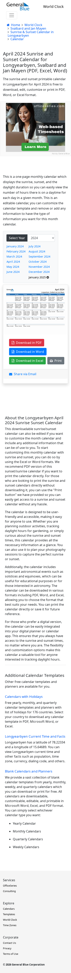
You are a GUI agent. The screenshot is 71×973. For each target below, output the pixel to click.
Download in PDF (28, 342)
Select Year (17, 238)
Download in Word (29, 351)
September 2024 (39, 256)
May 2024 (13, 267)
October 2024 (38, 261)
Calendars (9, 908)
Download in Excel (28, 361)
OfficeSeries (10, 885)
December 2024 (39, 272)
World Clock (53, 6)
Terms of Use (10, 954)
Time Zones (9, 925)
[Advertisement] (35, 191)
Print (57, 361)
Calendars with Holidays (24, 696)
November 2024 (39, 267)
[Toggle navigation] (11, 15)
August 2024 (37, 251)
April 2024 (13, 261)
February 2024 (16, 251)
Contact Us (9, 943)
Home (15, 25)
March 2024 (14, 256)
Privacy (7, 948)
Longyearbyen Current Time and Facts (35, 736)
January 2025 (38, 277)
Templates (9, 914)
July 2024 (34, 246)
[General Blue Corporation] (18, 6)
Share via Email (24, 374)
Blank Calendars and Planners (28, 771)
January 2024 (15, 246)
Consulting (9, 891)
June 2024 (13, 272)
